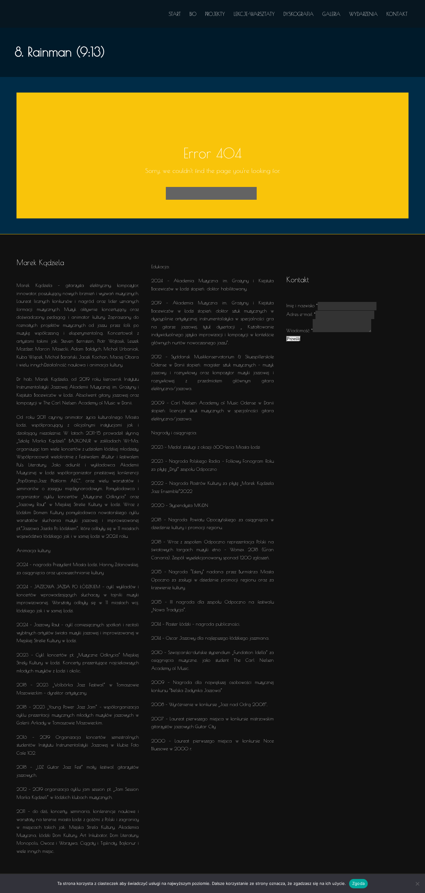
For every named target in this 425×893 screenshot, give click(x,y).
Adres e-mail (300, 314)
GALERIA (331, 14)
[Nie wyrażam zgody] (417, 884)
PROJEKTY (215, 14)
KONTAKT (397, 14)
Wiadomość (299, 330)
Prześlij (293, 339)
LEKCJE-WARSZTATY (254, 14)
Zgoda (358, 883)
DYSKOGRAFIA (298, 14)
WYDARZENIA (363, 14)
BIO (192, 14)
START (175, 14)
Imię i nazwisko (302, 305)
